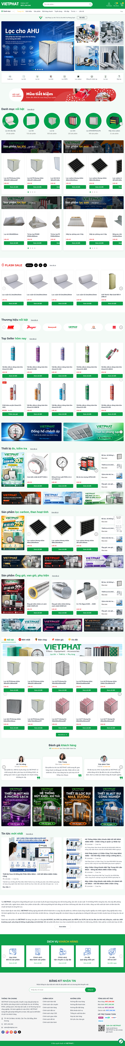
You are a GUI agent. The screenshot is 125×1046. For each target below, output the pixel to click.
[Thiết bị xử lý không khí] (118, 466)
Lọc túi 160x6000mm (11, 234)
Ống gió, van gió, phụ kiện (107, 484)
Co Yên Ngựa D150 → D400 (86, 604)
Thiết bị (14, 448)
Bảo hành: (106, 1004)
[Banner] (31, 432)
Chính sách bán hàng (50, 1007)
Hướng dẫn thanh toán (77, 1004)
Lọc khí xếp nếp (10, 131)
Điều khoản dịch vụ (76, 1010)
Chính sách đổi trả (49, 1019)
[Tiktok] (19, 1032)
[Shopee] (11, 1032)
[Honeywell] (52, 327)
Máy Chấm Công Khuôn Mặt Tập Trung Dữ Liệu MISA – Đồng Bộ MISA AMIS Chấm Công (103, 868)
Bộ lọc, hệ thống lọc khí (108, 455)
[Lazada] (15, 1032)
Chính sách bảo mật (49, 1001)
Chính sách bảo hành (50, 1022)
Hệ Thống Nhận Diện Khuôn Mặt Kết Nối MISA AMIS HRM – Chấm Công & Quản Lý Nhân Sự (103, 840)
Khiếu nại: (106, 1007)
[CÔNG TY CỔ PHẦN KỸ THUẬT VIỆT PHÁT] (10, 4)
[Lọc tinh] (73, 121)
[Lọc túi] (52, 121)
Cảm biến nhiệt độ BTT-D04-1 (37, 477)
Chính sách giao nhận (50, 1016)
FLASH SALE (13, 265)
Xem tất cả (30, 109)
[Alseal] (93, 327)
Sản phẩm (37, 11)
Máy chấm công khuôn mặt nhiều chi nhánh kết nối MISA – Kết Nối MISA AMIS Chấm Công (103, 882)
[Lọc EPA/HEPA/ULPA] (93, 121)
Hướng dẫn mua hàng (77, 1001)
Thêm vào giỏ (13, 414)
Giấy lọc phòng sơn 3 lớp (74, 234)
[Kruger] (114, 327)
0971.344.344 (8, 1024)
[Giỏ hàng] (122, 4)
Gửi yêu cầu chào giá (77, 1019)
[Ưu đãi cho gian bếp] (62, 95)
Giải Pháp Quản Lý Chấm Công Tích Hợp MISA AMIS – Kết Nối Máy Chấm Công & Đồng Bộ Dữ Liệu (103, 854)
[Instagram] (7, 1032)
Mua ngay (104, 458)
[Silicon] (112, 58)
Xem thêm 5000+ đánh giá (67, 748)
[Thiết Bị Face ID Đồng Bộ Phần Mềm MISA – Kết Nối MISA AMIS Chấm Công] (31, 854)
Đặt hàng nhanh (47, 11)
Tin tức (73, 11)
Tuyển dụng (58, 11)
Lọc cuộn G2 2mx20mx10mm (37, 294)
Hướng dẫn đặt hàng (77, 1007)
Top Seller (13, 338)
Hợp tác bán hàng (76, 1016)
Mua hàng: (106, 1001)
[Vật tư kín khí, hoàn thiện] (118, 475)
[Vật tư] (87, 33)
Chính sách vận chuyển (50, 1004)
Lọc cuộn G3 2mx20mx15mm (87, 294)
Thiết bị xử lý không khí (108, 465)
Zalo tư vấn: (106, 1010)
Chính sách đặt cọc (49, 1010)
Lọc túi (52, 131)
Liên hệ (81, 11)
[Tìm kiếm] (90, 4)
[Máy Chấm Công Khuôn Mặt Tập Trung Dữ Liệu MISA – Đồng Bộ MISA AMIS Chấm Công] (74, 872)
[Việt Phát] (72, 327)
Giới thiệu (29, 11)
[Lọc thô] (31, 121)
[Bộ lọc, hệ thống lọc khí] (118, 456)
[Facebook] (3, 1032)
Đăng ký (90, 990)
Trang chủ (20, 11)
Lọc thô (31, 131)
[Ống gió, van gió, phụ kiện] (118, 485)
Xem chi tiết (14, 187)
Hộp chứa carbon (114, 131)
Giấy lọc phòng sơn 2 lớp (98, 234)
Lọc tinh (72, 131)
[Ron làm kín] (87, 58)
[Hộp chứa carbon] (114, 121)
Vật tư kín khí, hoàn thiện (108, 475)
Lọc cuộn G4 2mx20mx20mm (62, 294)
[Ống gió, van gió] (112, 33)
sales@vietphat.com (10, 1027)
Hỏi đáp (66, 11)
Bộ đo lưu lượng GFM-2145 (86, 477)
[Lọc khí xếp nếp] (10, 121)
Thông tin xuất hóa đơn (77, 1013)
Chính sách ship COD (50, 1013)
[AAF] (10, 327)
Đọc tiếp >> (7, 887)
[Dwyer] (31, 327)
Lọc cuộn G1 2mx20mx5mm (11, 294)
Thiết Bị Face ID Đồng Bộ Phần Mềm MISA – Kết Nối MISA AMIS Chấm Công (30, 875)
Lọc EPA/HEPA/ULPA (93, 131)
